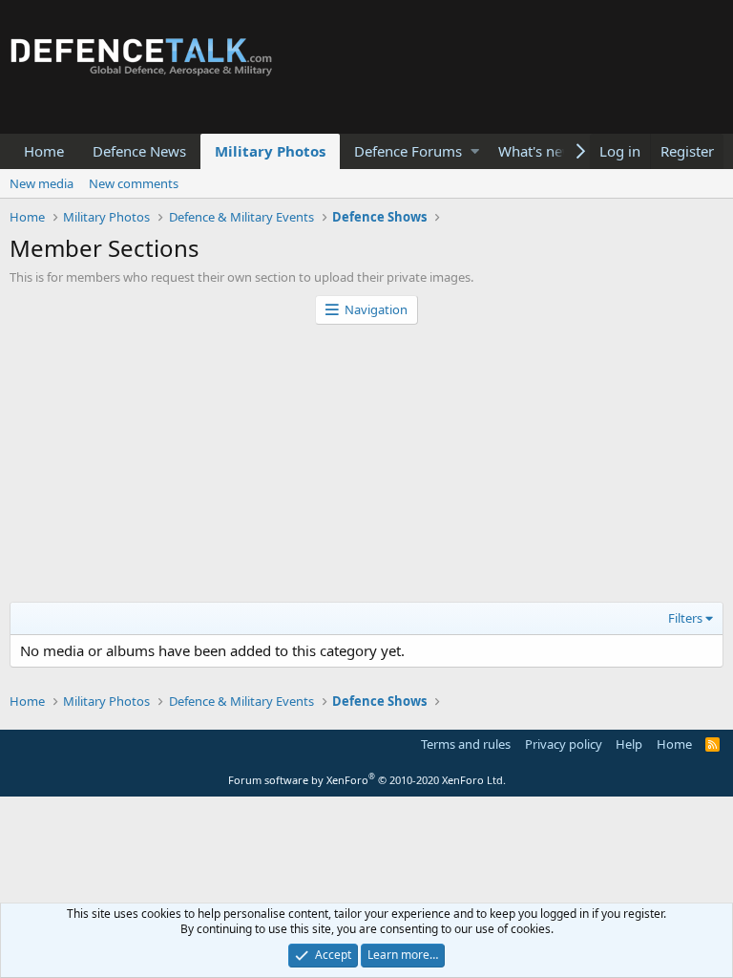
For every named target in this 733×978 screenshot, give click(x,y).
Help (629, 744)
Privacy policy (563, 744)
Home (44, 150)
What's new (536, 150)
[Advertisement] (366, 468)
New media (41, 183)
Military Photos (270, 150)
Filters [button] (685, 618)
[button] (475, 151)
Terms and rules (466, 744)
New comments (133, 183)
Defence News (139, 150)
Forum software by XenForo (367, 780)
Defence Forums (408, 150)
